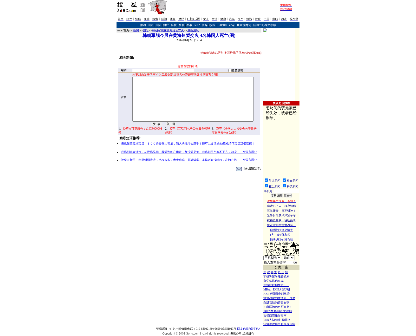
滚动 (143, 25)
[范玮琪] (275, 239)
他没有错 (287, 239)
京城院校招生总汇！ (276, 285)
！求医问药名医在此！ (277, 307)
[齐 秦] (275, 235)
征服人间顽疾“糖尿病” (277, 320)
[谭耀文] (275, 230)
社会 (181, 25)
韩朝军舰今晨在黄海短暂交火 (171, 35)
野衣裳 (285, 235)
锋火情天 (287, 230)
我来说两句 (244, 25)
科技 (174, 25)
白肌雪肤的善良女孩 (276, 302)
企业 (197, 25)
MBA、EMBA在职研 (276, 289)
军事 (189, 25)
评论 (232, 25)
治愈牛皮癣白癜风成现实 (279, 324)
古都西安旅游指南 (274, 315)
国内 (151, 25)
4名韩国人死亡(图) (217, 35)
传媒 (205, 25)
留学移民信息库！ (274, 281)
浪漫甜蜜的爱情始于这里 (279, 298)
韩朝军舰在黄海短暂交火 (168, 30)
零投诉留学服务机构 (276, 276)
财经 (166, 25)
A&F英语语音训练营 (276, 294)
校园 (212, 25)
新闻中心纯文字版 (264, 25)
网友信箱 (243, 328)
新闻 (136, 30)
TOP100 (222, 25)
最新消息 (193, 30)
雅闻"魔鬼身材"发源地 (277, 311)
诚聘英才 (255, 328)
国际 (158, 25)
